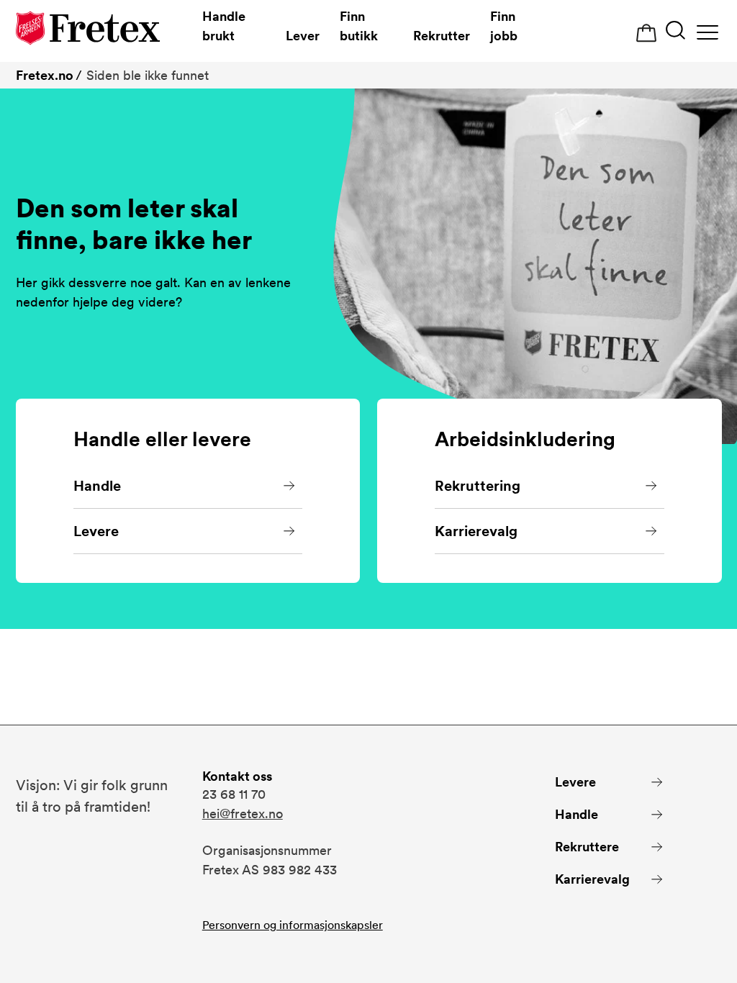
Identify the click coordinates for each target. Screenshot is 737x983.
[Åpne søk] (675, 32)
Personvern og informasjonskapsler (292, 925)
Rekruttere (587, 846)
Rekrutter (441, 35)
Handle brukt (223, 26)
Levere (96, 531)
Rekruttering (477, 485)
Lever (303, 35)
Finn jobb (503, 26)
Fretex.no (44, 75)
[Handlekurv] (646, 33)
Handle (97, 485)
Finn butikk (359, 26)
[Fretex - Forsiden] (88, 30)
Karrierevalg (476, 531)
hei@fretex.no (242, 813)
